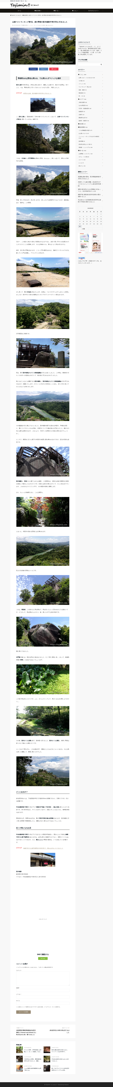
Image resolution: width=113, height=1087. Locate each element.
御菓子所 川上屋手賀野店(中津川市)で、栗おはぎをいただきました (43, 848)
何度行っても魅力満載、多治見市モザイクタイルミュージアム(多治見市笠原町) (89, 184)
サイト (18, 1000)
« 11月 (83, 229)
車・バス (82, 96)
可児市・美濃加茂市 (85, 108)
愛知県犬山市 (83, 117)
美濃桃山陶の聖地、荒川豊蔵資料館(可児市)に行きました (89, 177)
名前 (18, 988)
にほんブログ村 (82, 261)
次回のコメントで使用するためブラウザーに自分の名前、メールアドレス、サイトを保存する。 (39, 1006)
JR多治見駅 (83, 102)
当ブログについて (93, 10)
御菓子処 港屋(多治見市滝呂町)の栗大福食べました (89, 195)
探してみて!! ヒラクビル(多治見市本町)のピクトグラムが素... (60, 1069)
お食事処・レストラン (85, 153)
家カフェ (82, 166)
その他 (81, 80)
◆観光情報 (37, 10)
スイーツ (82, 159)
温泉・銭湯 (83, 90)
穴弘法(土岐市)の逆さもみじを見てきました (60, 1060)
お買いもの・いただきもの (87, 77)
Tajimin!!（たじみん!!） (51, 1084)
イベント (82, 83)
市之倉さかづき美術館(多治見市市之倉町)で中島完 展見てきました (89, 201)
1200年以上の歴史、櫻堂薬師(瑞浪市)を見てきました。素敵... (32, 1060)
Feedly (43, 958)
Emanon (66, 1084)
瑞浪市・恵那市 (84, 120)
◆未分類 (82, 124)
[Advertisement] (29, 931)
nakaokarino (50, 25)
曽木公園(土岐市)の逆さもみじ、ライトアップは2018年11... (60, 1050)
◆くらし (74, 10)
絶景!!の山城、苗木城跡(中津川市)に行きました (37, 93)
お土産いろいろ (84, 133)
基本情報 (82, 141)
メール (18, 994)
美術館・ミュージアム (85, 147)
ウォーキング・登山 (85, 87)
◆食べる (56, 10)
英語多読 (82, 93)
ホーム (19, 10)
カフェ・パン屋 (84, 156)
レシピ (81, 163)
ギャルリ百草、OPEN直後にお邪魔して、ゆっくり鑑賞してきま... (32, 1050)
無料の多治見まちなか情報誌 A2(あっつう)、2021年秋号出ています (89, 190)
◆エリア (82, 99)
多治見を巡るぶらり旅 (85, 144)
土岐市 (81, 114)
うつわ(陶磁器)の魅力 (85, 130)
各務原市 (82, 111)
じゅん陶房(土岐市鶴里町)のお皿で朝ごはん (32, 1069)
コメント (19, 970)
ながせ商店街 (83, 105)
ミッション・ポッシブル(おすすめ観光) (37, 25)
